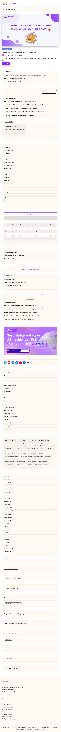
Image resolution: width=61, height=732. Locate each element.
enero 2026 (7, 486)
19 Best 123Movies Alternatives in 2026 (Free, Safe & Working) (20, 108)
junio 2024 (7, 526)
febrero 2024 (7, 539)
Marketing (6, 177)
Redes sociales (7, 197)
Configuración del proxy (26, 456)
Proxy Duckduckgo (43, 443)
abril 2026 (6, 476)
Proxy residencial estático (12, 126)
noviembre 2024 (8, 511)
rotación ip (43, 448)
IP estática (29, 464)
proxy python (48, 456)
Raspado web (7, 203)
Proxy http (53, 445)
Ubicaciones (7, 597)
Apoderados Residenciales (11, 569)
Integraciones (7, 168)
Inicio (3, 9)
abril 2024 (6, 533)
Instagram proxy (18, 448)
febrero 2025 (7, 501)
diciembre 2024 (8, 508)
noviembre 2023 (8, 548)
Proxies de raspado (31, 461)
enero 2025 (7, 504)
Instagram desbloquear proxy (31, 448)
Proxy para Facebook (10, 453)
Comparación (15, 443)
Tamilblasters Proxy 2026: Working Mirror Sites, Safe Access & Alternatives (24, 111)
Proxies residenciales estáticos (12, 578)
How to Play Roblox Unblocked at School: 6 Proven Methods (20, 101)
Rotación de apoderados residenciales (12, 687)
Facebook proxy (8, 445)
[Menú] (58, 3)
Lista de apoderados (9, 183)
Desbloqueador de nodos (25, 451)
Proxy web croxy (26, 466)
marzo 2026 (7, 479)
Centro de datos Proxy (11, 132)
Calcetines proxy (20, 464)
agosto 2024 (7, 520)
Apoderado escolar (9, 461)
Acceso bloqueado (8, 150)
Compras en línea (8, 189)
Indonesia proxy (8, 448)
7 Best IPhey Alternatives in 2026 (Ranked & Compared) (19, 115)
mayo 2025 (7, 492)
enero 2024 (7, 542)
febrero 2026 (7, 483)
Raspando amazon (20, 461)
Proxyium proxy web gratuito (11, 456)
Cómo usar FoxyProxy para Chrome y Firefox (19, 52)
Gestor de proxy (7, 49)
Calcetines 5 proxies (9, 464)
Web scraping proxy (36, 466)
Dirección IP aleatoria (10, 459)
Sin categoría (7, 200)
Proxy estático (37, 464)
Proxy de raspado (43, 461)
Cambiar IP (7, 443)
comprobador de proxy (38, 451)
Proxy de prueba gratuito (20, 445)
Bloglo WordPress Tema (39, 729)
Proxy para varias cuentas (23, 453)
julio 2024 (6, 523)
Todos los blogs (6, 704)
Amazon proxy (22, 440)
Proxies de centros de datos (11, 588)
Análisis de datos (33, 443)
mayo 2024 (7, 530)
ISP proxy (50, 448)
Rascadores (7, 195)
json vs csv (7, 451)
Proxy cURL (23, 443)
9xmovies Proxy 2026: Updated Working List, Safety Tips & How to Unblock (24, 105)
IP (4, 171)
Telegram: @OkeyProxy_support (13, 81)
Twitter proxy (46, 464)
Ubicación (6, 174)
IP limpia (4, 712)
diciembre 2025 (8, 489)
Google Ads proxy (44, 445)
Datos (5, 159)
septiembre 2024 (8, 517)
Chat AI (6, 156)
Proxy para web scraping (37, 453)
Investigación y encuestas (10, 192)
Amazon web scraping (44, 440)
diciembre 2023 (8, 545)
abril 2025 (6, 495)
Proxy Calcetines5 (7, 716)
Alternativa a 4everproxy (10, 440)
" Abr (6, 242)
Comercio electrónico (9, 162)
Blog (5, 649)
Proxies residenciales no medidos (12, 466)
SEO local (14, 451)
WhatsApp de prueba (9, 279)
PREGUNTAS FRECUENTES (11, 668)
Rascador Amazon (32, 440)
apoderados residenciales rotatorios (40, 459)
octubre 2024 (7, 514)
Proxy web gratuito (8, 165)
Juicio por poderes (38, 456)
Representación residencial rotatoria (15, 129)
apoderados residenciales (23, 459)
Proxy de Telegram (7, 709)
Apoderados (7, 180)
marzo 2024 (7, 536)
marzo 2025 (7, 498)
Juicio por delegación (7, 707)
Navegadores (7, 153)
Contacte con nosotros (49, 92)
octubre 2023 (7, 551)
